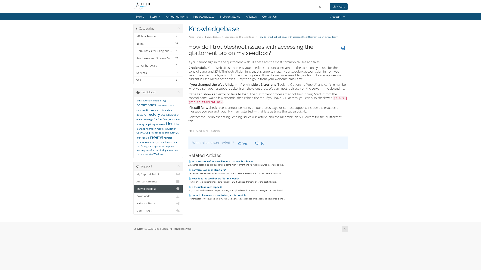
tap (168, 146)
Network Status (230, 16)
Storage (145, 146)
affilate (140, 100)
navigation (170, 128)
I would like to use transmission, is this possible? (219, 195)
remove (140, 142)
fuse (165, 119)
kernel (162, 124)
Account (336, 16)
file (155, 119)
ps (160, 132)
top (172, 146)
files (160, 119)
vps (142, 154)
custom (162, 110)
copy (138, 110)
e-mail (139, 119)
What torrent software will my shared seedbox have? (222, 161)
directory (152, 114)
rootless (149, 142)
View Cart (339, 6)
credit (145, 110)
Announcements (177, 16)
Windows (158, 154)
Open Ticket (143, 210)
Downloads (143, 196)
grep (170, 119)
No (261, 143)
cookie (171, 105)
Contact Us (269, 16)
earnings (148, 119)
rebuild (145, 137)
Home (140, 16)
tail (164, 146)
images (154, 124)
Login (319, 6)
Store (154, 16)
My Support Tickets (148, 174)
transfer (150, 150)
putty (172, 132)
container (162, 105)
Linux (170, 123)
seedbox (165, 142)
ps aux (165, 132)
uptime (175, 150)
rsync (157, 142)
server (173, 142)
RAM (138, 137)
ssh (138, 146)
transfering (160, 150)
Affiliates (251, 16)
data (169, 110)
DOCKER (165, 114)
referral (156, 137)
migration (151, 128)
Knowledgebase (204, 16)
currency (153, 110)
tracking (140, 150)
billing (163, 100)
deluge (140, 114)
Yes (244, 143)
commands (146, 104)
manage (140, 128)
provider (153, 132)
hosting (140, 124)
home (177, 119)
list (177, 124)
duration (174, 114)
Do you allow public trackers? (208, 170)
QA (177, 132)
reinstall (168, 137)
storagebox (156, 146)
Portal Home (194, 36)
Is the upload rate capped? (206, 187)
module (161, 128)
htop (147, 124)
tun (169, 150)
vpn (138, 154)
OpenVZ (140, 132)
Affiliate (148, 100)
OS (146, 132)
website (149, 154)
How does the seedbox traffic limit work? (215, 178)
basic (156, 100)
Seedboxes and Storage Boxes (239, 36)
